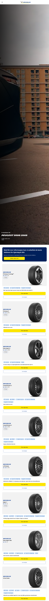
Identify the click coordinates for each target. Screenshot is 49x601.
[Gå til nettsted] (26, 2)
